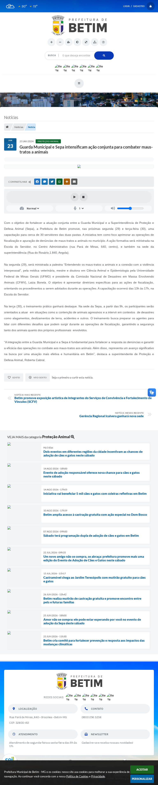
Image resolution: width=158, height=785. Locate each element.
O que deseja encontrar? (79, 49)
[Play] (75, 197)
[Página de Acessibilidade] (103, 42)
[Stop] (83, 197)
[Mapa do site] (95, 42)
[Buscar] (104, 55)
